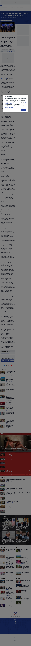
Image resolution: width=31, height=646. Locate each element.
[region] (15, 103)
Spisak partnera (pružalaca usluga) (9, 107)
